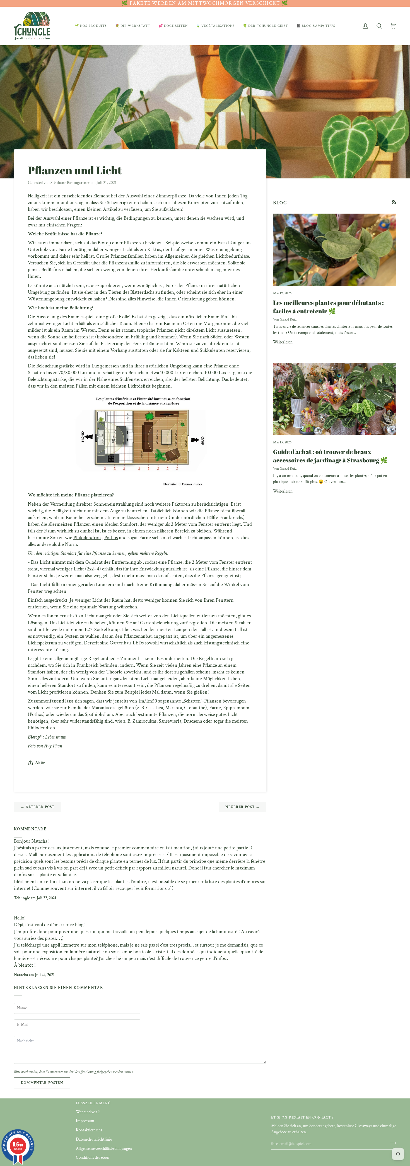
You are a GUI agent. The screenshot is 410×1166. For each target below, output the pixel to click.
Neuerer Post (242, 807)
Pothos (111, 537)
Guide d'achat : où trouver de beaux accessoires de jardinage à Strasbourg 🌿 (330, 456)
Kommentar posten (42, 1083)
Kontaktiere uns (89, 1130)
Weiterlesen (283, 342)
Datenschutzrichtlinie (94, 1139)
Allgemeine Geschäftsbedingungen (104, 1148)
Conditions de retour (93, 1157)
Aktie (40, 762)
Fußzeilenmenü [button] (93, 1103)
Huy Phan (53, 746)
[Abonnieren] (391, 1143)
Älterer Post (37, 807)
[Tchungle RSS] (394, 202)
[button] (91, 26)
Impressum (85, 1121)
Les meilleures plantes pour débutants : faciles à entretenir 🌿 (328, 306)
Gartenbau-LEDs (127, 643)
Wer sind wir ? (88, 1112)
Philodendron (87, 537)
